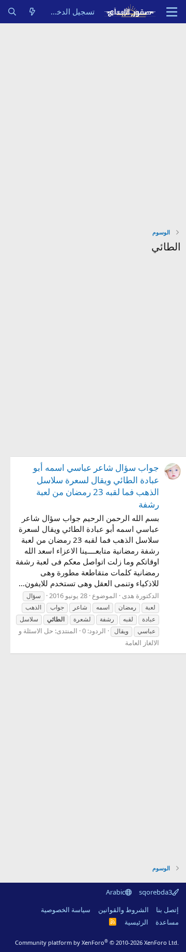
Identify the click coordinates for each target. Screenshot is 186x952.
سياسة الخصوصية (65, 909)
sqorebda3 (155, 892)
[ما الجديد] (32, 11)
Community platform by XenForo (97, 942)
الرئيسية (136, 922)
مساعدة (167, 922)
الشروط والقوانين (123, 909)
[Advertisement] (93, 121)
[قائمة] (172, 12)
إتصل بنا (167, 909)
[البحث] (12, 11)
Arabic (115, 892)
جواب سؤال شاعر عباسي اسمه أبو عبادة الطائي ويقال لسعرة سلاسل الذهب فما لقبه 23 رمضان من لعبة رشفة (96, 486)
